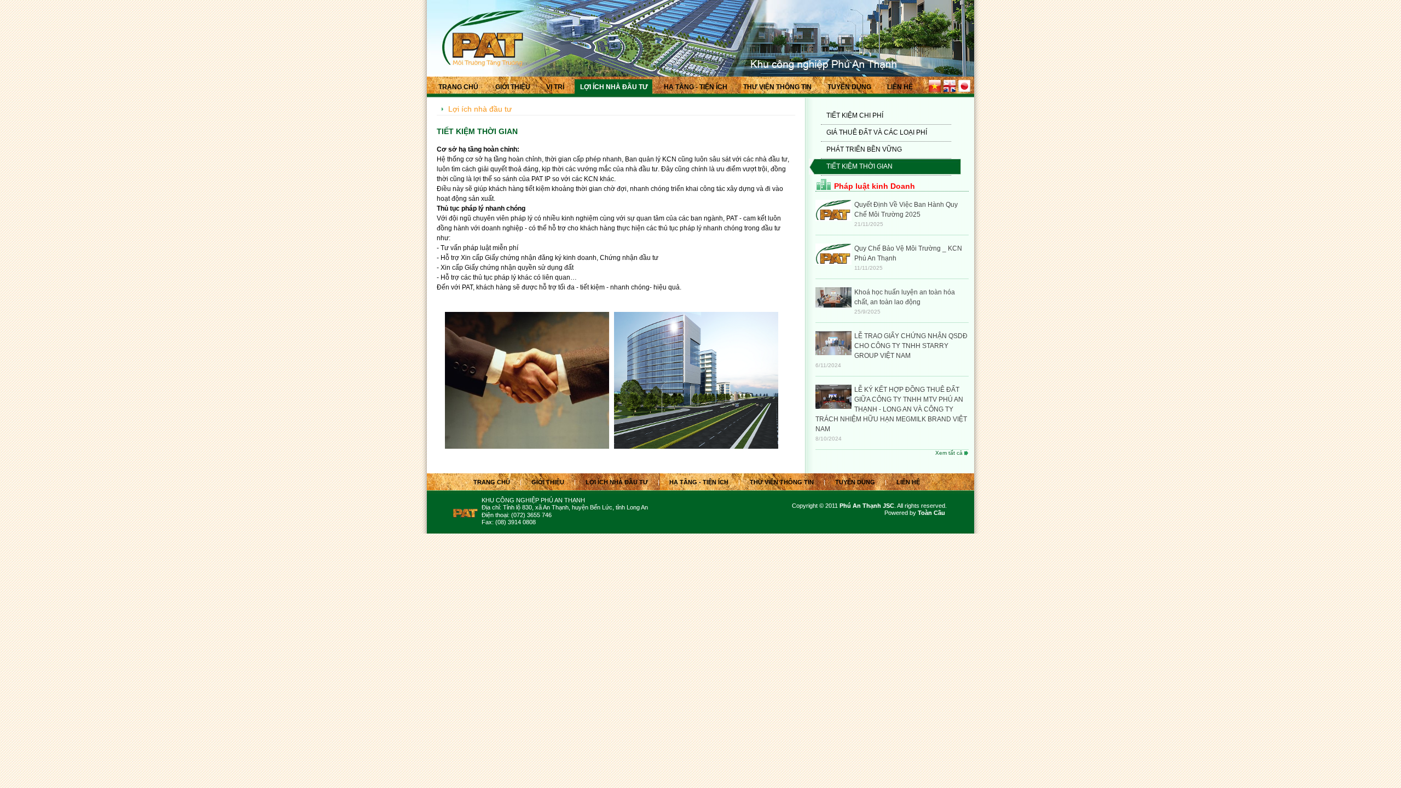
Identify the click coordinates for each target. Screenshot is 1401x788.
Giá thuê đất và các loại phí (876, 132)
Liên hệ (900, 87)
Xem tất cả (949, 453)
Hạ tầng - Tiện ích (695, 87)
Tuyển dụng (849, 87)
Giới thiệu (512, 87)
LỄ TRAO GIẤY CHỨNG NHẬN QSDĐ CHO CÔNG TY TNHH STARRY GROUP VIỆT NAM (911, 346)
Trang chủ (458, 87)
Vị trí (555, 87)
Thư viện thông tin (777, 87)
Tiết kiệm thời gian (859, 166)
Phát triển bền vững (864, 149)
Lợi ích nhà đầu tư (614, 87)
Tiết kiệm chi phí (854, 115)
